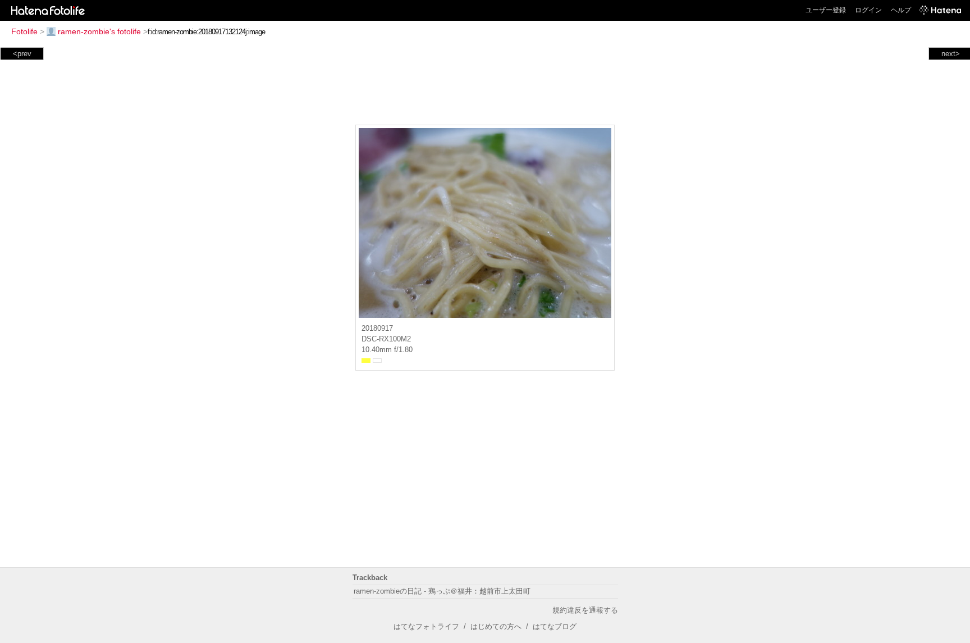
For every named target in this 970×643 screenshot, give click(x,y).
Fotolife (24, 31)
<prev (22, 53)
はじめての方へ (495, 626)
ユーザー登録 (826, 10)
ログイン (868, 10)
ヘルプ (901, 10)
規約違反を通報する (585, 610)
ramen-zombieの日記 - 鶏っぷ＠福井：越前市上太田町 (442, 591)
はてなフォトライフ (426, 626)
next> (950, 53)
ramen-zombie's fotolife (99, 31)
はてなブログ (554, 626)
